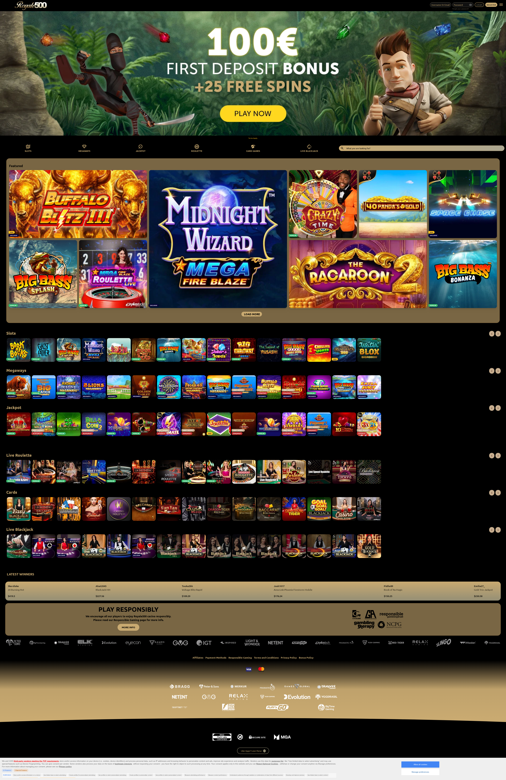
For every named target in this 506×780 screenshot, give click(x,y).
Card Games (253, 151)
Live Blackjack (309, 151)
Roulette (196, 151)
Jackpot (140, 151)
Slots (28, 151)
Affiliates (198, 657)
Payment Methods (215, 657)
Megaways (84, 151)
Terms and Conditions (266, 657)
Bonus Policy (306, 657)
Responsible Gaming (240, 657)
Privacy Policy (289, 657)
